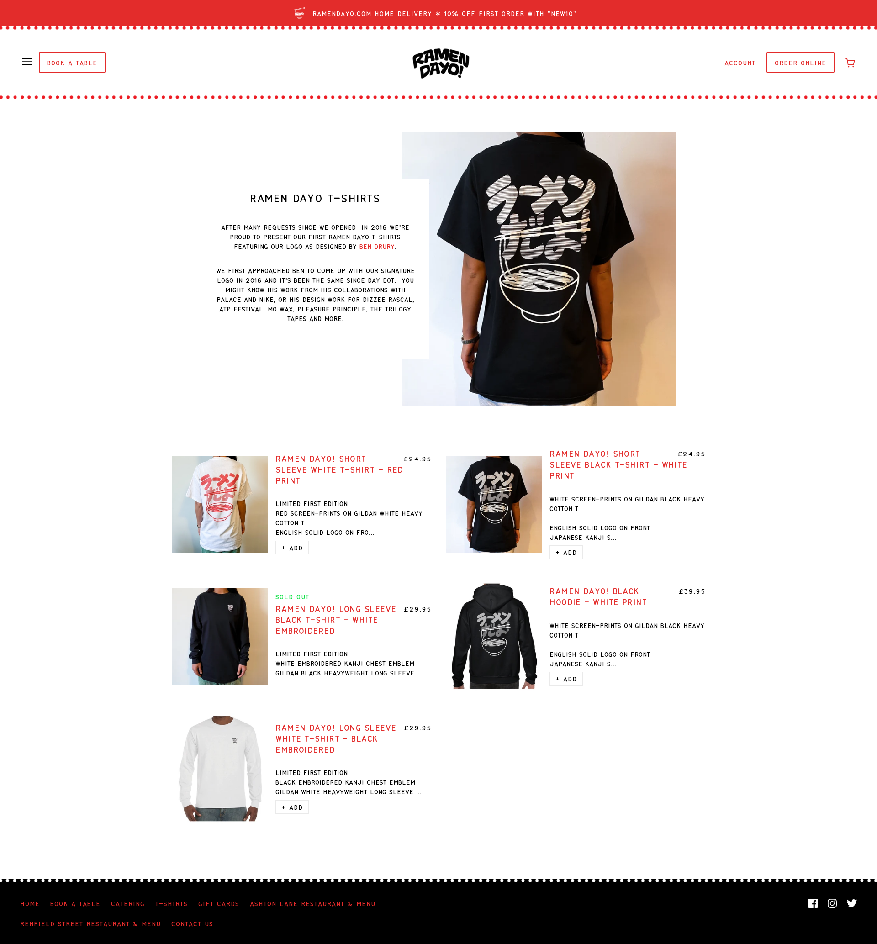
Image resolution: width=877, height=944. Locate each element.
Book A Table (72, 62)
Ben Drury (377, 246)
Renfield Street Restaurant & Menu (90, 923)
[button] (292, 547)
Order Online (800, 62)
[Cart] (850, 62)
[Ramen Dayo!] (441, 62)
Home (30, 903)
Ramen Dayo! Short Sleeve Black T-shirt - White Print (618, 464)
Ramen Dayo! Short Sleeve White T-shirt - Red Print (339, 469)
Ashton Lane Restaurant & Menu (312, 903)
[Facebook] (813, 903)
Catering (128, 903)
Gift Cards (218, 903)
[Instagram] (832, 903)
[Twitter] (852, 903)
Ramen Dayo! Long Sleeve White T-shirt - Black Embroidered (335, 738)
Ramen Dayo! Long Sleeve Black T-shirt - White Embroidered (335, 619)
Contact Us (192, 923)
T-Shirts (171, 903)
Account (739, 62)
